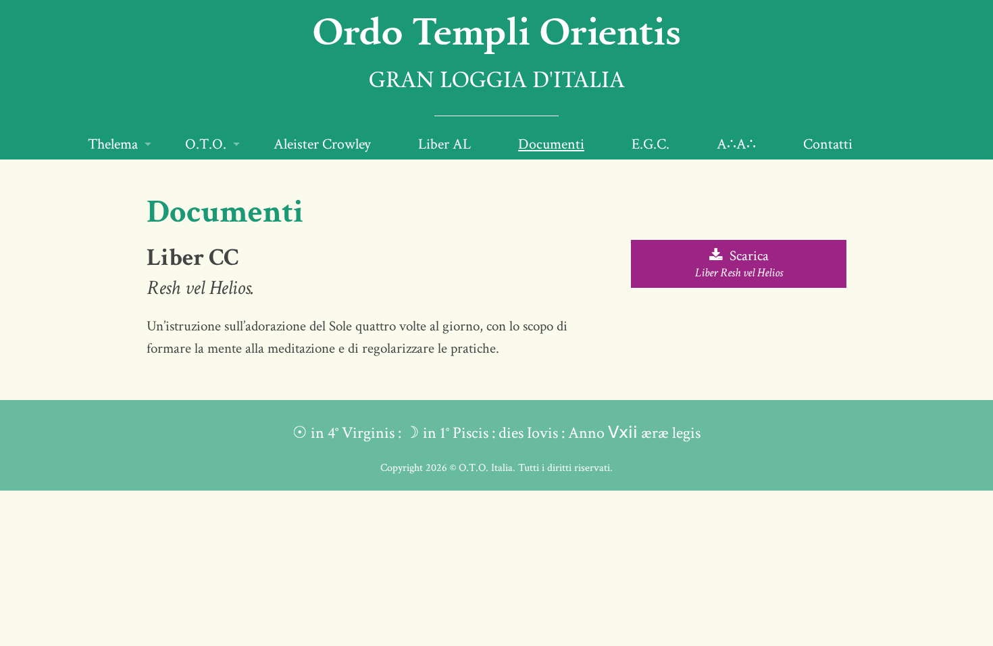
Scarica (739, 263)
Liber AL (444, 144)
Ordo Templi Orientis (497, 30)
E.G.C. (650, 144)
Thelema (113, 144)
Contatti (827, 144)
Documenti (551, 144)
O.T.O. (205, 144)
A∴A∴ (736, 144)
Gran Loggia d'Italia (497, 82)
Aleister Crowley (322, 144)
